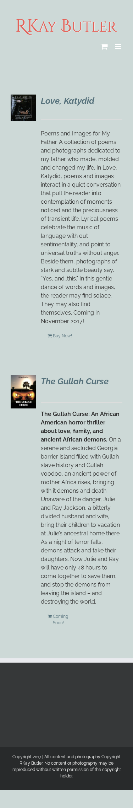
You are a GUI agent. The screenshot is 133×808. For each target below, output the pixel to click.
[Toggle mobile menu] (118, 46)
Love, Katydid (67, 101)
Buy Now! (62, 335)
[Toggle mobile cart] (104, 46)
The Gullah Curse (75, 381)
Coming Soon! (60, 619)
